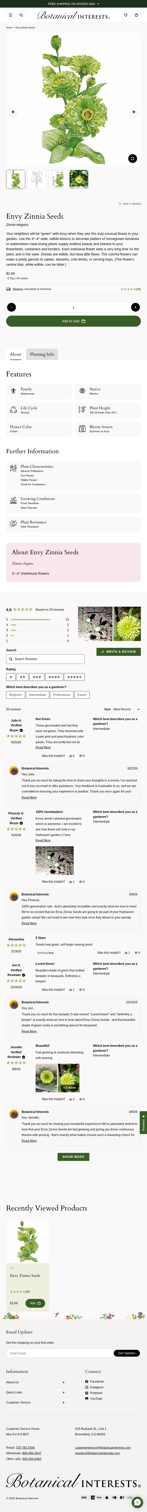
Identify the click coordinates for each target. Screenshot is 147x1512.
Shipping (18, 288)
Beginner (15, 694)
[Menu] (10, 15)
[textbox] (45, 659)
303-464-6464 (31, 1459)
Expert (82, 694)
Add (33, 1303)
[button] (129, 203)
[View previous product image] (13, 111)
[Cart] (136, 15)
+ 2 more (69, 1087)
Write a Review (123, 653)
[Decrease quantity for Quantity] (11, 307)
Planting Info (42, 354)
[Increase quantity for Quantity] (135, 307)
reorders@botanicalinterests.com (97, 1453)
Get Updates (126, 1353)
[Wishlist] (125, 15)
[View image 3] (57, 179)
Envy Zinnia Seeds (25, 1275)
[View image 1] (15, 179)
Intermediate (37, 694)
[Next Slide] (138, 624)
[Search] (21, 15)
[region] (109, 624)
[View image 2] (36, 179)
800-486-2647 (31, 1453)
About (15, 354)
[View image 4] (78, 179)
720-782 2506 (25, 1447)
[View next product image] (133, 111)
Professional (61, 694)
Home (9, 27)
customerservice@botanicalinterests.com (103, 1447)
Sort (107, 709)
